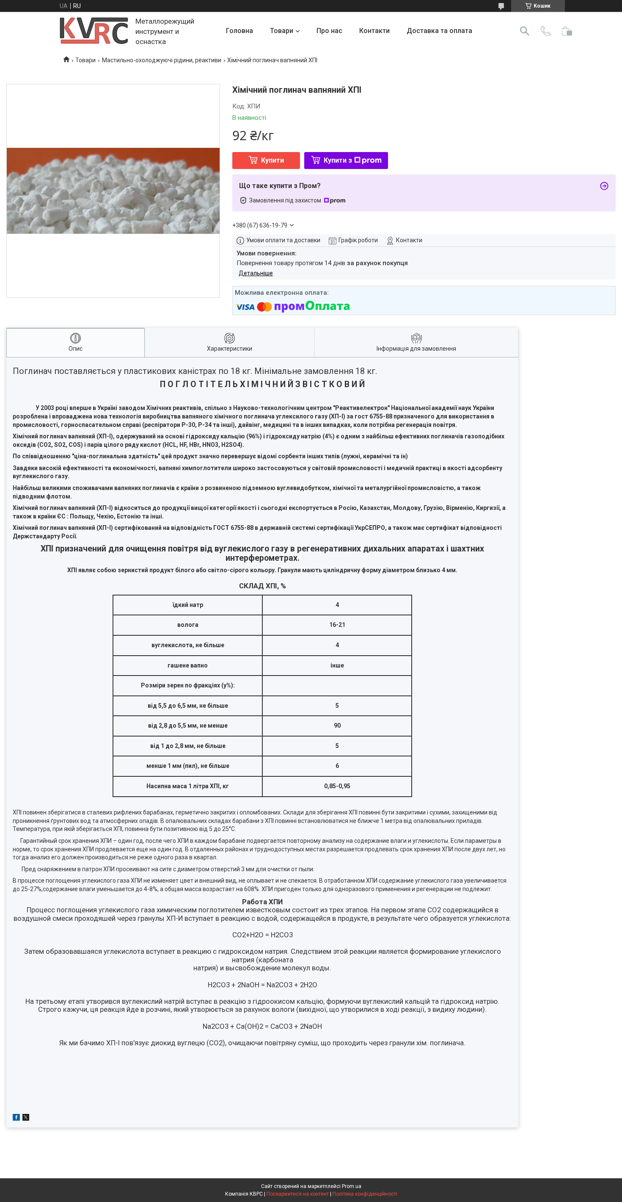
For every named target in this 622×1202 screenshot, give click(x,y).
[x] (25, 1118)
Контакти (374, 31)
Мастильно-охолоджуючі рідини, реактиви (161, 60)
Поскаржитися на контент (298, 1194)
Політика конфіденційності (365, 1194)
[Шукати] (524, 30)
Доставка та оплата (439, 31)
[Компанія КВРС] (94, 31)
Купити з (338, 160)
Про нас (329, 31)
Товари (281, 31)
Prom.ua (351, 1186)
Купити (272, 160)
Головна (239, 31)
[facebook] (16, 1118)
